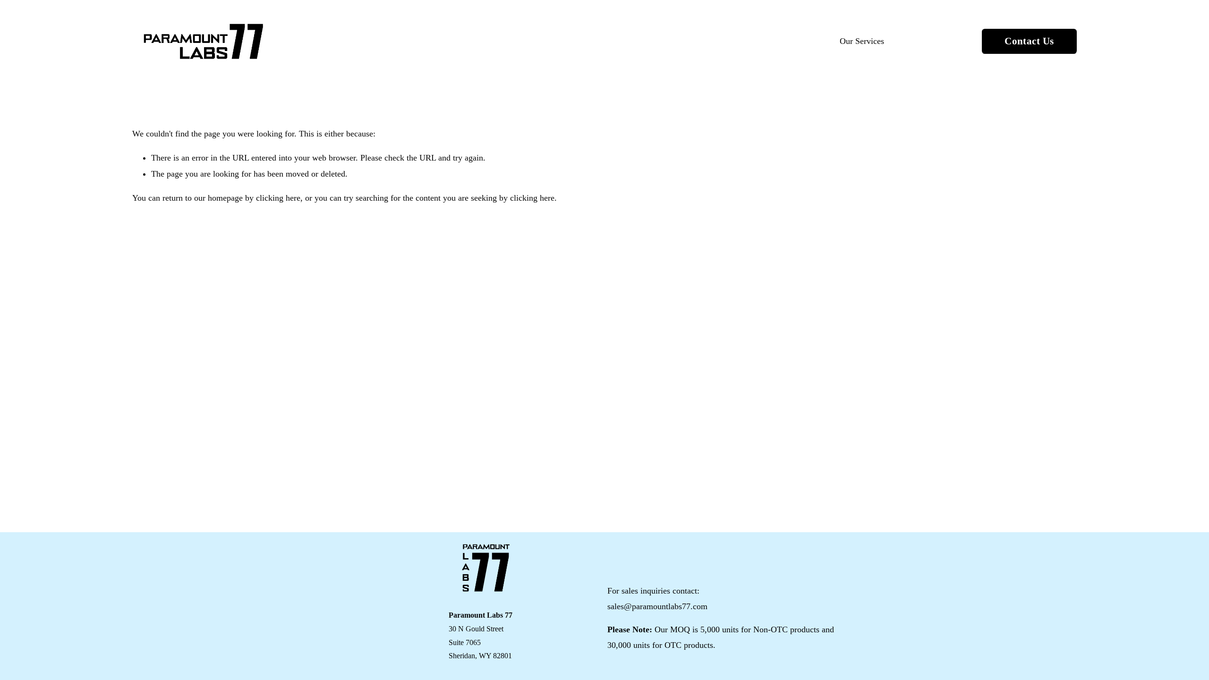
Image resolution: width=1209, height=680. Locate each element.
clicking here (278, 198)
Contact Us (1029, 40)
